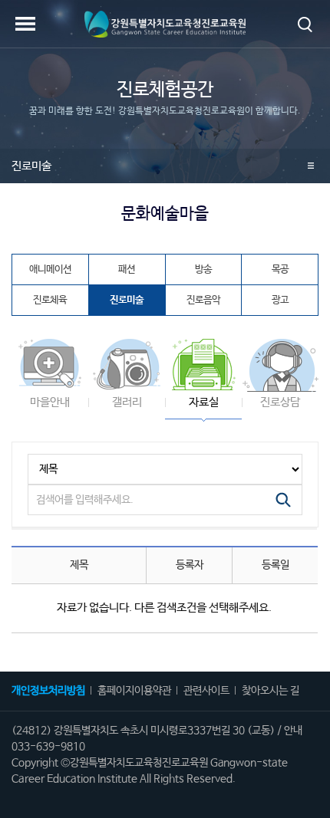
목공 (280, 269)
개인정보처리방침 (48, 691)
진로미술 (31, 165)
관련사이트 (206, 691)
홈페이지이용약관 (134, 691)
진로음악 (203, 300)
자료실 (204, 402)
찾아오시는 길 (270, 691)
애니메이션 (50, 269)
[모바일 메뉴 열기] (25, 24)
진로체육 (50, 300)
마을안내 (50, 402)
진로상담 (280, 402)
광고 (280, 300)
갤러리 (127, 402)
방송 (203, 269)
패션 (126, 269)
